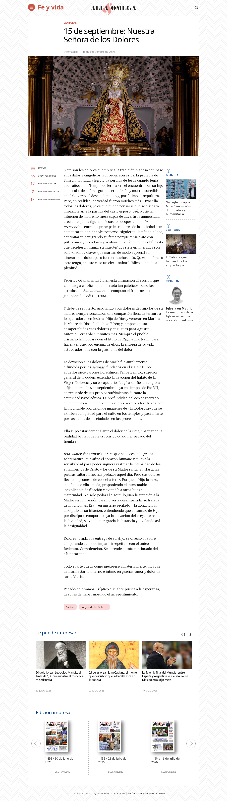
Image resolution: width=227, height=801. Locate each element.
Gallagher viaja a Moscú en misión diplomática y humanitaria (178, 208)
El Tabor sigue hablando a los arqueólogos (176, 261)
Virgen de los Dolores (94, 607)
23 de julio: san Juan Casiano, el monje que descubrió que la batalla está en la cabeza (113, 676)
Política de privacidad (141, 793)
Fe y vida (51, 7)
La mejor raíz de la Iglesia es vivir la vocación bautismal (180, 316)
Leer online (62, 772)
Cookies (161, 793)
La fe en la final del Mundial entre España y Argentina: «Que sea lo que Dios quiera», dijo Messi (165, 676)
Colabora (119, 793)
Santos (70, 607)
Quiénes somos (103, 793)
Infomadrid (71, 51)
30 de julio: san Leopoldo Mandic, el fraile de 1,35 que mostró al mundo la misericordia (59, 676)
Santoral (70, 22)
